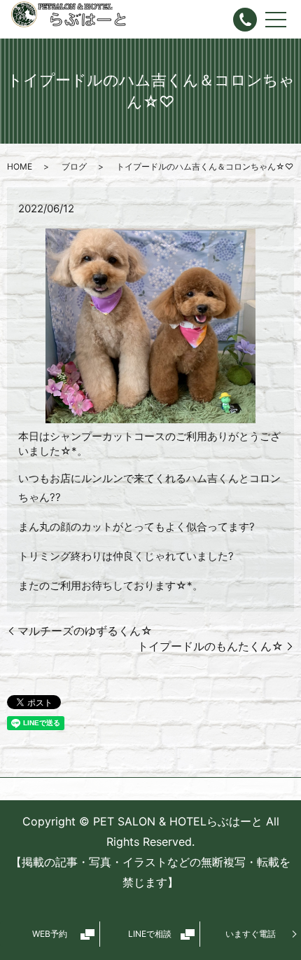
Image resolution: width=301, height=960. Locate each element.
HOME (19, 166)
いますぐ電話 (250, 933)
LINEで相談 (150, 933)
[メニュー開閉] (275, 19)
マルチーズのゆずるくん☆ (85, 631)
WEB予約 (49, 933)
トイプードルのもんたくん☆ (210, 646)
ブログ (74, 166)
